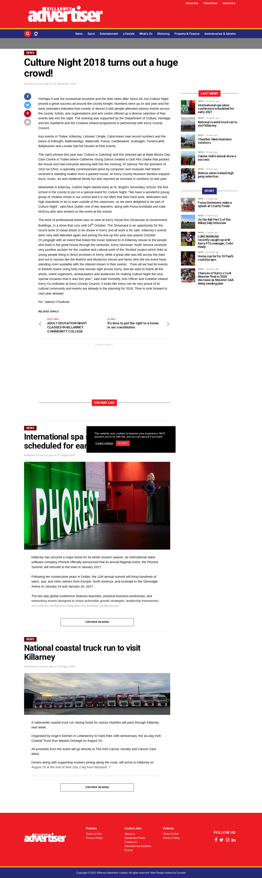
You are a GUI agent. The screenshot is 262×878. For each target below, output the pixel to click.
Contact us (131, 841)
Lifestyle (128, 33)
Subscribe (192, 3)
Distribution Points (135, 837)
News (79, 33)
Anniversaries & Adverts (220, 33)
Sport (91, 33)
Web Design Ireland (161, 872)
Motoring (163, 33)
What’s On (145, 33)
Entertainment (109, 33)
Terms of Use (94, 833)
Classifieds (210, 3)
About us (130, 833)
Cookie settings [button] (104, 443)
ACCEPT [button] (123, 443)
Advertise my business (138, 846)
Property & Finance (186, 33)
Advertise (229, 3)
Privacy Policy (94, 837)
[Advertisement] (173, 15)
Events (129, 850)
